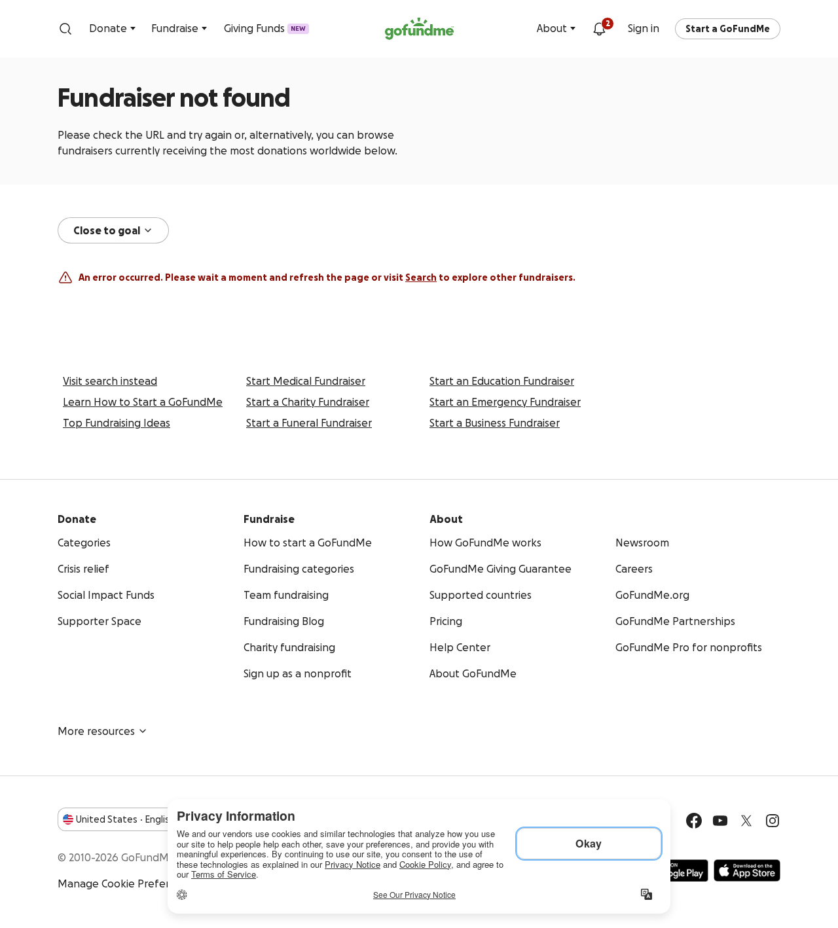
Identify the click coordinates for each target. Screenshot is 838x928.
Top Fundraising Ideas (116, 423)
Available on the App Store (747, 870)
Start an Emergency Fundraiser (505, 402)
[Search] (65, 29)
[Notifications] (599, 29)
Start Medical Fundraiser (305, 381)
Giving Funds (265, 28)
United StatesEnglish (125, 819)
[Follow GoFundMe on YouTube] (720, 821)
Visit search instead (110, 381)
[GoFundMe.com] (419, 29)
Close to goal (106, 230)
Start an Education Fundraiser (501, 381)
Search (421, 277)
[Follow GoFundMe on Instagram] (772, 821)
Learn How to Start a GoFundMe (143, 402)
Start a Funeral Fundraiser (309, 423)
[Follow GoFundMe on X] (746, 821)
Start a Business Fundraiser (494, 423)
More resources (96, 731)
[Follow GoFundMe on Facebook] (694, 821)
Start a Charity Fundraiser (307, 402)
